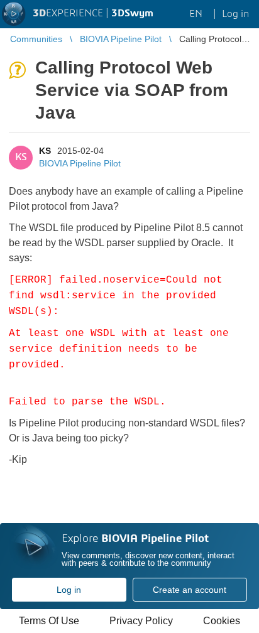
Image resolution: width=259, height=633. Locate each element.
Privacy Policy (141, 620)
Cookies (221, 620)
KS (45, 151)
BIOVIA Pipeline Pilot (80, 163)
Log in (69, 590)
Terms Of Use (49, 620)
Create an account (189, 590)
